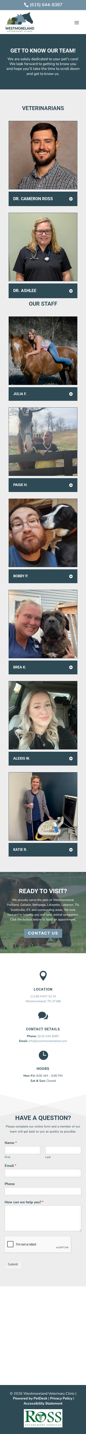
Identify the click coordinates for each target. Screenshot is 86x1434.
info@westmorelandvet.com (47, 1041)
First (7, 1157)
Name (11, 1143)
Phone (10, 1184)
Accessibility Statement (43, 1403)
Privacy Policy (61, 1398)
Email (10, 1166)
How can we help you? (24, 1202)
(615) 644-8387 (48, 1036)
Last (48, 1157)
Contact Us (43, 933)
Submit (13, 1264)
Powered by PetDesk (30, 1398)
